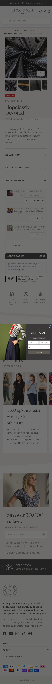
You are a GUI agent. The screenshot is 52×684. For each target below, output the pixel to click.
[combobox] (30, 347)
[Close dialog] (50, 326)
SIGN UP (39, 352)
